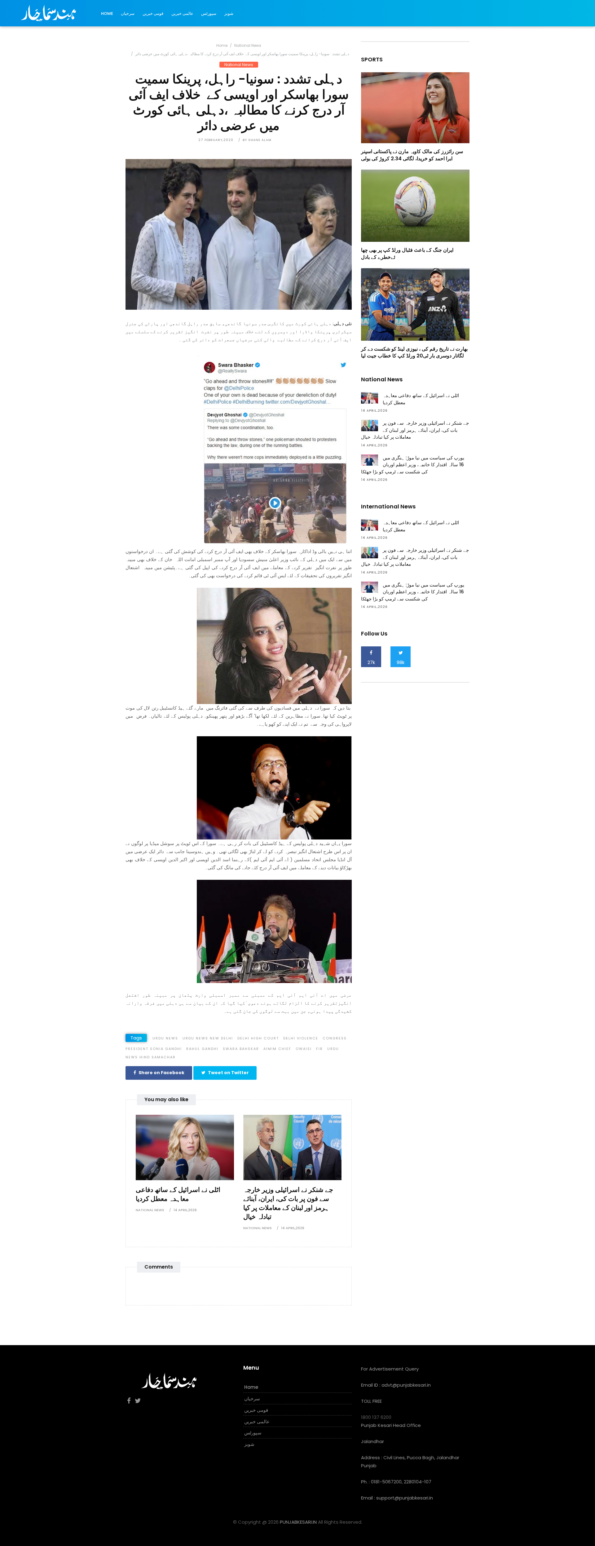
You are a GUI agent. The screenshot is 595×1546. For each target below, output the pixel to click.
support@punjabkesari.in (404, 1498)
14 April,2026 (185, 1209)
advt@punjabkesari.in (406, 1385)
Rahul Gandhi (202, 1048)
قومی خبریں (153, 13)
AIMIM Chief (277, 1048)
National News (247, 45)
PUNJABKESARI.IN (298, 1522)
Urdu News (165, 1038)
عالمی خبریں (182, 13)
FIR (319, 1048)
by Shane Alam (257, 140)
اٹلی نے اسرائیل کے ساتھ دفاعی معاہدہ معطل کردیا (178, 1194)
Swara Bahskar (241, 1048)
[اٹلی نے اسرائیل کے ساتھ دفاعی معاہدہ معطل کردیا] (185, 1147)
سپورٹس (208, 13)
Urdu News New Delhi (208, 1038)
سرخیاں (127, 13)
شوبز (228, 13)
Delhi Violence (300, 1038)
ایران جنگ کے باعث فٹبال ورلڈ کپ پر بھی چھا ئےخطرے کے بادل (407, 253)
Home (107, 13)
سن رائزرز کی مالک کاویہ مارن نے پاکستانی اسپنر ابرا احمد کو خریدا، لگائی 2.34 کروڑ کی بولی (412, 155)
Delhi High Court (258, 1038)
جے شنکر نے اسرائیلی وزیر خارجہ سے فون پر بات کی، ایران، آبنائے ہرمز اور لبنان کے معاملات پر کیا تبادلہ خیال (288, 1203)
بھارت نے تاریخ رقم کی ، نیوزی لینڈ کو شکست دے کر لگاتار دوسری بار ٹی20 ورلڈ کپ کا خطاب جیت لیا (414, 352)
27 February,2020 (215, 140)
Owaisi (304, 1048)
